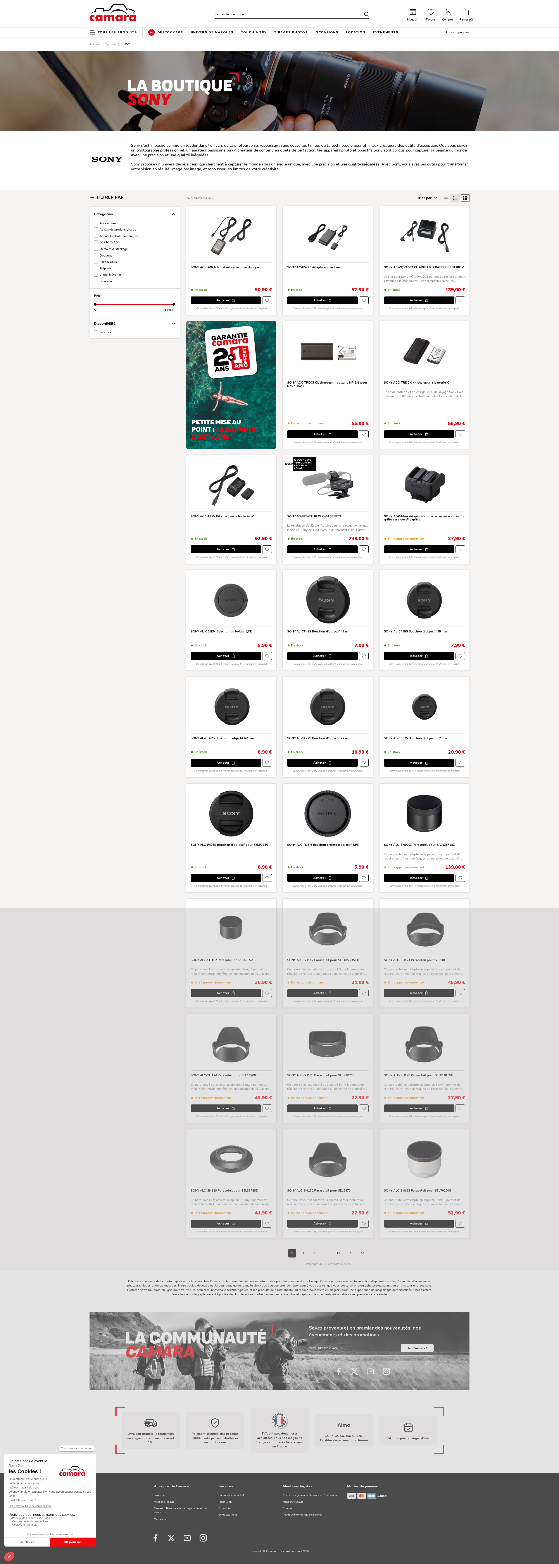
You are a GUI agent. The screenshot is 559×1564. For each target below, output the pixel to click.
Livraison (159, 1495)
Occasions (224, 1508)
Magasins (160, 1519)
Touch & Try (225, 1502)
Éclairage (106, 281)
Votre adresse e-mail (323, 1348)
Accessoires (108, 223)
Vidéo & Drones (111, 275)
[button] (466, 15)
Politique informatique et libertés (302, 1514)
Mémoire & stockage (114, 249)
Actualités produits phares (118, 229)
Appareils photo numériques (119, 236)
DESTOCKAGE (109, 242)
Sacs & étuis (108, 262)
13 (338, 1253)
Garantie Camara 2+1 (231, 1495)
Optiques (106, 255)
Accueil (95, 44)
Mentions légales (164, 1502)
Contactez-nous (227, 1514)
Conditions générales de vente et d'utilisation (310, 1495)
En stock (105, 332)
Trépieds (106, 268)
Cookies (287, 1508)
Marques (111, 44)
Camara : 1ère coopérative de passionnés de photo (180, 1510)
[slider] (95, 304)
